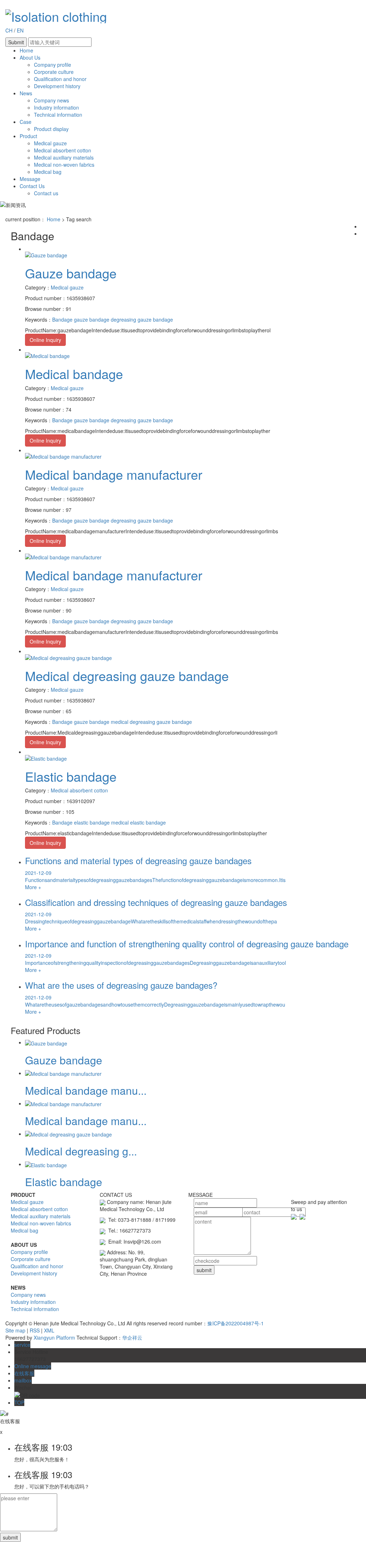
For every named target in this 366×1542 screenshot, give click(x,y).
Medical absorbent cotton (62, 150)
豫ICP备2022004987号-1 (235, 1323)
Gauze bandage (71, 273)
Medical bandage (74, 373)
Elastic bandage (71, 776)
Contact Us (32, 186)
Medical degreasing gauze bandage (127, 675)
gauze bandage (91, 319)
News (26, 93)
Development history (57, 86)
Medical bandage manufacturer (113, 474)
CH (9, 30)
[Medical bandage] (47, 355)
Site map (15, 1330)
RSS (35, 1330)
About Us (30, 57)
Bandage (62, 319)
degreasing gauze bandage (141, 319)
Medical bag (47, 171)
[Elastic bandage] (46, 757)
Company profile (52, 64)
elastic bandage (91, 822)
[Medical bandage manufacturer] (63, 455)
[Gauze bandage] (46, 254)
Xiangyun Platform (54, 1337)
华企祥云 (132, 1337)
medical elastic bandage (138, 822)
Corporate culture (54, 71)
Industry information (56, 107)
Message (30, 178)
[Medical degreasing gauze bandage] (68, 656)
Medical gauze (50, 143)
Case (25, 121)
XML (49, 1330)
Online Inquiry (45, 339)
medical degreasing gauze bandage (150, 721)
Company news (51, 100)
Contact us (46, 193)
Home (26, 50)
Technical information (58, 114)
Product (28, 136)
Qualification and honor (60, 78)
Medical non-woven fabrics (64, 164)
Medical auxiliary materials (64, 157)
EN (20, 30)
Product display (51, 128)
